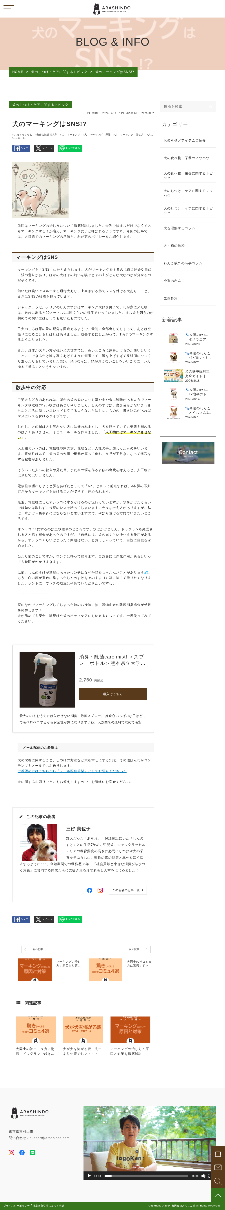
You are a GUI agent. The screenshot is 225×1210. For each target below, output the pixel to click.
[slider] (146, 1176)
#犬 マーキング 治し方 (128, 134)
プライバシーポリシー (17, 1206)
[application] (149, 1143)
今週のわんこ (174, 280)
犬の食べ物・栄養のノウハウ (186, 158)
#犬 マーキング (70, 134)
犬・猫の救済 (174, 245)
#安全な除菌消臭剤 (46, 134)
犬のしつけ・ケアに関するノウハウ (188, 193)
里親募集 (171, 298)
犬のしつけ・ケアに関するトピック (40, 104)
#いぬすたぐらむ (22, 134)
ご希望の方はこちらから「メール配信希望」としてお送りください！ (72, 771)
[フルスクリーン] (210, 1176)
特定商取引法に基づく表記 (48, 1206)
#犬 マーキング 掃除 (97, 134)
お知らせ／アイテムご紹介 (185, 140)
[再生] (89, 1176)
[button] (150, 1143)
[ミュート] (203, 1176)
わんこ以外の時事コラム (183, 263)
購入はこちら (113, 694)
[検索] (211, 106)
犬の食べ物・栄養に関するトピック (188, 175)
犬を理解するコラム (179, 228)
